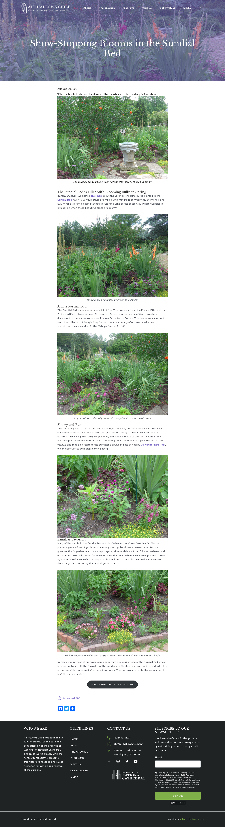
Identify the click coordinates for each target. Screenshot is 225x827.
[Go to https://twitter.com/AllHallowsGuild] (127, 762)
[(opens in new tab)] (128, 774)
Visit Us (147, 7)
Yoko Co (184, 819)
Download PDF (71, 698)
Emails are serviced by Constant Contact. (180, 787)
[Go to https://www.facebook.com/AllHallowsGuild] (109, 762)
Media (187, 7)
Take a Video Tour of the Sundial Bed (112, 684)
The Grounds (107, 7)
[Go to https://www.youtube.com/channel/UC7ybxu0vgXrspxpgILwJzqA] (135, 762)
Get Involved (167, 7)
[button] (200, 7)
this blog (96, 195)
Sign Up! (178, 795)
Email (158, 757)
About (87, 7)
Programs (128, 7)
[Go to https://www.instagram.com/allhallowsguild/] (118, 762)
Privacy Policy (197, 819)
